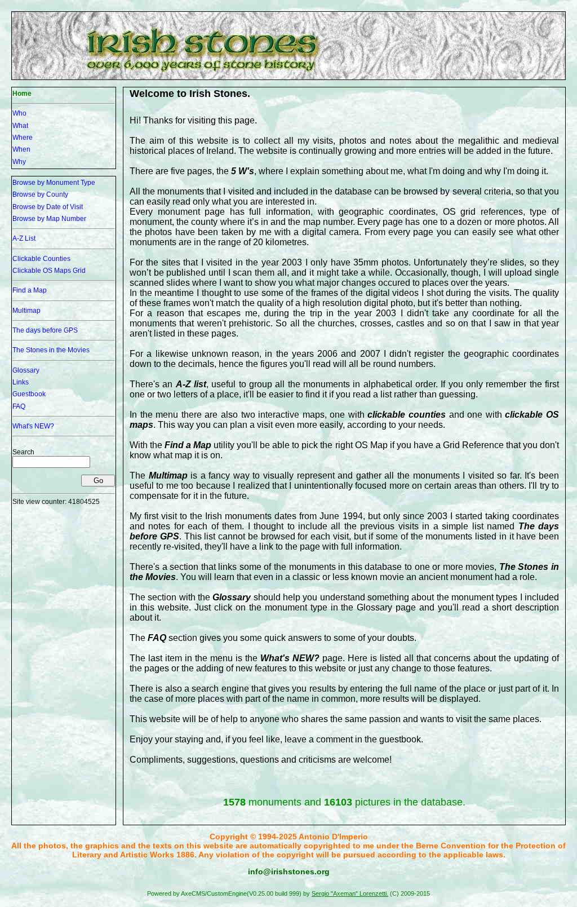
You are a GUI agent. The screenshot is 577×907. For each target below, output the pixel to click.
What (20, 126)
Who (19, 113)
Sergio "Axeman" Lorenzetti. (350, 893)
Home (22, 94)
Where (22, 137)
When (21, 149)
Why (19, 162)
